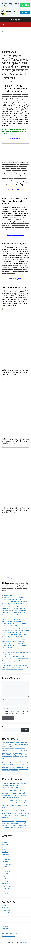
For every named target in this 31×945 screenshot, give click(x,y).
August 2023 (6, 871)
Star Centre (15, 20)
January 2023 (6, 888)
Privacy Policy (6, 931)
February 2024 (6, 857)
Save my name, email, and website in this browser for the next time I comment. (16, 712)
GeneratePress (24, 942)
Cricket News (8, 595)
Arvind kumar (6, 783)
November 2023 (7, 864)
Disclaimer (5, 928)
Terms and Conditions (8, 936)
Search (4, 727)
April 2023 (5, 881)
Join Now (25, 5)
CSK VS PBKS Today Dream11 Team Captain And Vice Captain (14, 608)
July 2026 (5, 839)
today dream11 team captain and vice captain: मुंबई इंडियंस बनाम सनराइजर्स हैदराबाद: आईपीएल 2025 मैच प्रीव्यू (15, 785)
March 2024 (5, 854)
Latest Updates (6, 913)
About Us (5, 926)
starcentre (5, 791)
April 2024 (5, 852)
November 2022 (7, 891)
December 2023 (7, 861)
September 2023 (7, 869)
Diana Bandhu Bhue (8, 811)
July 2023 (5, 874)
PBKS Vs (4, 648)
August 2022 (6, 893)
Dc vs (19, 612)
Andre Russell (8, 597)
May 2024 (5, 849)
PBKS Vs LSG (22, 650)
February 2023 (6, 886)
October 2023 (6, 866)
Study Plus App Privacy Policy (10, 933)
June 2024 (5, 847)
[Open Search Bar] (28, 24)
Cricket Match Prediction (9, 908)
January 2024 (6, 859)
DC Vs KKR (10, 617)
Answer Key (5, 905)
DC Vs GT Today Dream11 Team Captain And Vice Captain (14, 615)
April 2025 (5, 844)
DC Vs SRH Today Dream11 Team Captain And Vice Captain (15, 626)
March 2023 (5, 883)
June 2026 (5, 842)
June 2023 (5, 876)
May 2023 (5, 879)
